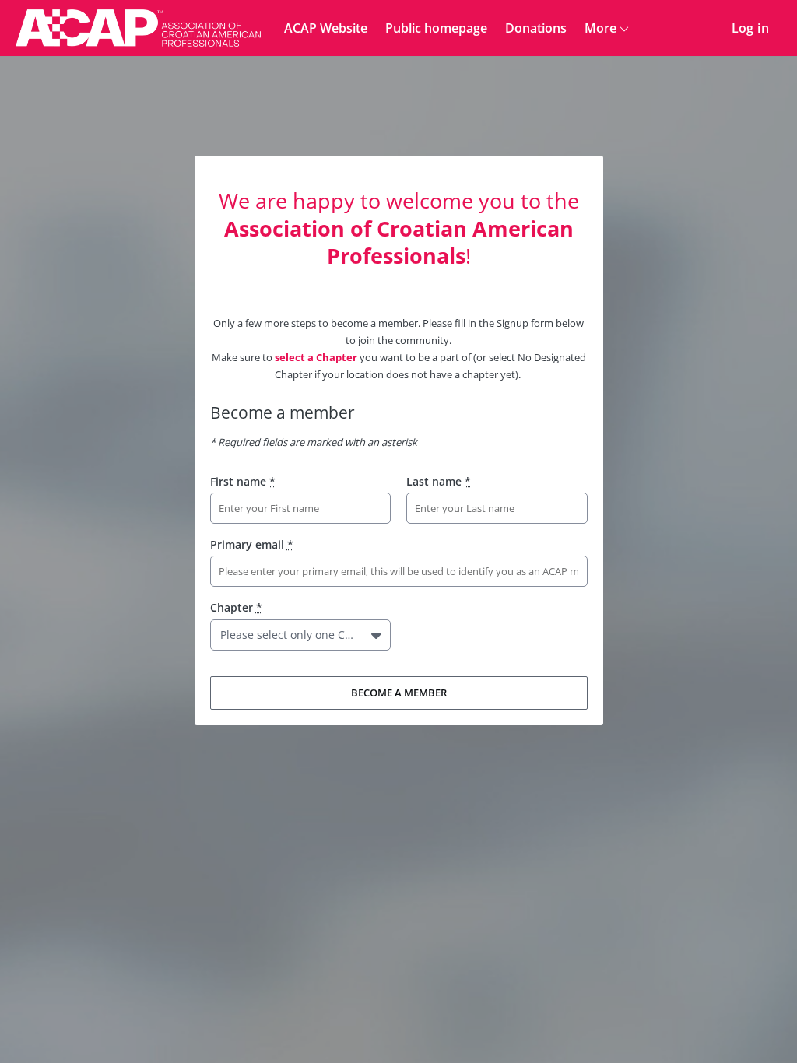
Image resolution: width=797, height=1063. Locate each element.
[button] (378, 635)
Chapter (236, 607)
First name (243, 481)
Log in (750, 28)
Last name (438, 481)
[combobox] (223, 634)
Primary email (251, 544)
